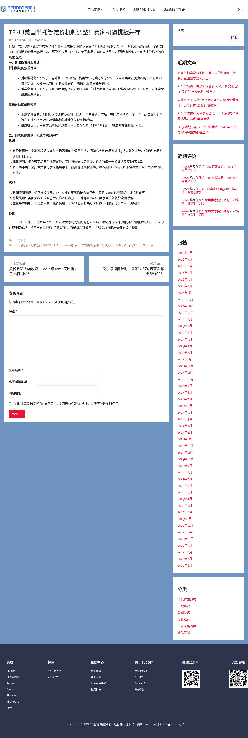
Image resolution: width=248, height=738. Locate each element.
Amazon (11, 683)
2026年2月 (185, 286)
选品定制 (184, 633)
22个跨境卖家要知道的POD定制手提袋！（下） (210, 201)
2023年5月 (185, 492)
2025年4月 (185, 346)
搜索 (181, 31)
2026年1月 (185, 293)
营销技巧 (184, 613)
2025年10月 (186, 312)
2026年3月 (185, 279)
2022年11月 (185, 532)
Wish (10, 689)
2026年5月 (185, 273)
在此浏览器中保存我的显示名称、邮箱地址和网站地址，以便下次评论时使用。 (67, 404)
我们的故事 (141, 671)
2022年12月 (185, 525)
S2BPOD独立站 (144, 9)
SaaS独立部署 (174, 9)
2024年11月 (185, 372)
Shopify (11, 671)
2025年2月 (185, 353)
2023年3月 (185, 505)
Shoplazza (13, 677)
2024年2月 (185, 432)
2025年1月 (185, 359)
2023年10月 (186, 459)
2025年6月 (185, 332)
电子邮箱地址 (19, 382)
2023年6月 (185, 485)
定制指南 (53, 677)
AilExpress (13, 701)
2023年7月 (185, 479)
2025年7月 (185, 326)
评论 (13, 311)
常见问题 (96, 677)
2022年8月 (185, 552)
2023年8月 (185, 472)
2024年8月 (185, 392)
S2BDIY (47, 245)
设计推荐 (184, 619)
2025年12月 (185, 299)
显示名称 (16, 370)
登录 (240, 9)
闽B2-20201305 (147, 724)
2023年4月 (185, 499)
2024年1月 (185, 439)
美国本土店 (146, 245)
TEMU (57, 245)
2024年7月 (185, 399)
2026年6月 (185, 266)
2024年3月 (185, 426)
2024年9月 (185, 386)
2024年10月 (186, 379)
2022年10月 (186, 539)
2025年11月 (185, 306)
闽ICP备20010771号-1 (174, 724)
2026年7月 (185, 259)
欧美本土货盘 (113, 245)
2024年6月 (185, 406)
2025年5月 (185, 339)
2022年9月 (185, 545)
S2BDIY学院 (55, 671)
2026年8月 (185, 253)
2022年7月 (185, 559)
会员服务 (118, 9)
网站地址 (15, 393)
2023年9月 (185, 466)
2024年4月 (185, 419)
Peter (44, 40)
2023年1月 (185, 519)
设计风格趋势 (187, 626)
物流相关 (96, 689)
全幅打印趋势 (187, 599)
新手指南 (96, 671)
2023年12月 (185, 446)
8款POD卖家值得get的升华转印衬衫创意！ (208, 190)
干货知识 (19, 240)
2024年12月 (185, 366)
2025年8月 (185, 319)
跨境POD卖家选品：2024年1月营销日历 (209, 168)
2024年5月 (185, 412)
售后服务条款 (98, 683)
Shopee (11, 695)
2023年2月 (185, 512)
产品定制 (94, 9)
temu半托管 (70, 245)
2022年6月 (185, 565)
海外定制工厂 (130, 245)
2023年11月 (185, 452)
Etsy (9, 708)
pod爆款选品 (34, 245)
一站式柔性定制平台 (91, 245)
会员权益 (140, 677)
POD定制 (19, 245)
